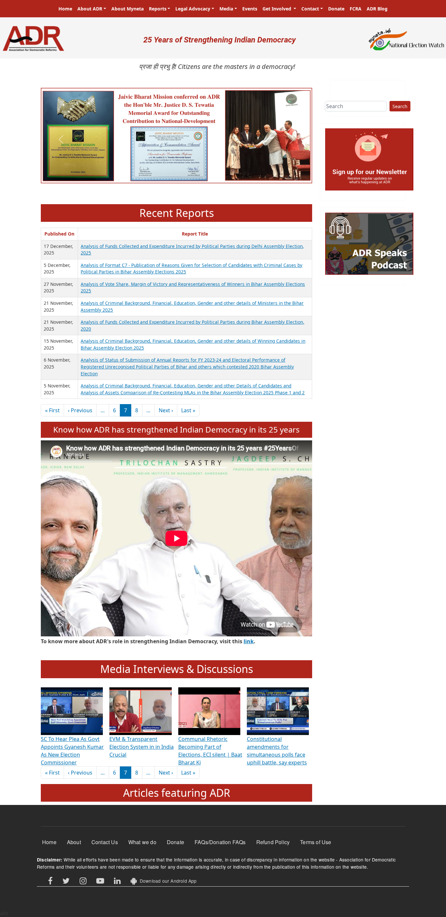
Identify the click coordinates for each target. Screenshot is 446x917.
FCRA (355, 9)
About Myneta (127, 9)
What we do (142, 842)
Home (65, 9)
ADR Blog (377, 9)
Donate (336, 9)
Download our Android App (167, 880)
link (249, 641)
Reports (158, 9)
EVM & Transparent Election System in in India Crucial (141, 746)
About (74, 842)
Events (249, 9)
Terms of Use (315, 842)
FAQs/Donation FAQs (220, 842)
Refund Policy (273, 842)
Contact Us (104, 842)
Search (399, 106)
